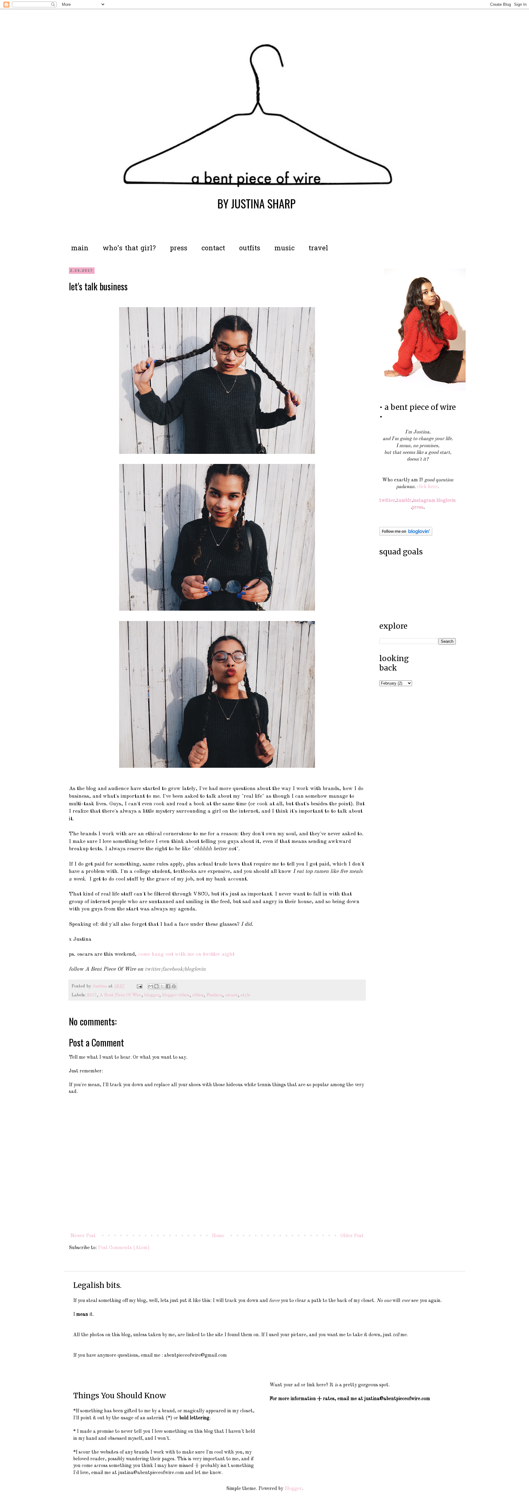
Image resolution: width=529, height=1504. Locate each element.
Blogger (293, 1488)
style (245, 995)
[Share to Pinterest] (174, 986)
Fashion (214, 995)
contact (213, 249)
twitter (153, 969)
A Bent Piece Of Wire (120, 995)
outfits (249, 249)
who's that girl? (129, 249)
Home (218, 1236)
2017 (92, 995)
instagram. (425, 500)
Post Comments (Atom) (124, 1247)
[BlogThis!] (156, 986)
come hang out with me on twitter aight (186, 954)
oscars (231, 995)
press (178, 249)
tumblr (403, 500)
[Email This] (151, 986)
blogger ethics (175, 995)
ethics (198, 995)
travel (318, 249)
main (79, 249)
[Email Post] (139, 986)
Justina (100, 986)
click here (427, 486)
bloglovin (195, 969)
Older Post (352, 1236)
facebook (172, 969)
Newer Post (83, 1236)
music (284, 249)
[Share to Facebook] (168, 986)
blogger (151, 995)
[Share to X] (162, 986)
